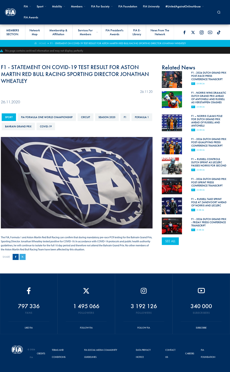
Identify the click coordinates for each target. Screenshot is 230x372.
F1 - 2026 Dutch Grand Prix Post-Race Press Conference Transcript (208, 76)
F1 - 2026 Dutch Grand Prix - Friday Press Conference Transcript (208, 222)
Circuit (85, 117)
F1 (125, 117)
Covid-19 (46, 126)
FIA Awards (31, 17)
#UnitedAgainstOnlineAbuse (183, 6)
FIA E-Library (137, 32)
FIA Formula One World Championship (47, 117)
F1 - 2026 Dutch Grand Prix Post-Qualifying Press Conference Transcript (208, 142)
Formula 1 (142, 117)
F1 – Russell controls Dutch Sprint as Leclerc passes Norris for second (208, 162)
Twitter (192, 32)
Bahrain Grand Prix (18, 126)
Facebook (184, 32)
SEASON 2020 (106, 117)
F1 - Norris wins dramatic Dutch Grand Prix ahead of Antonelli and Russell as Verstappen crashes (208, 97)
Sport (9, 117)
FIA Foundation (127, 6)
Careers (189, 353)
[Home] (10, 12)
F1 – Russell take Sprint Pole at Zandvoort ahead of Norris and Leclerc (208, 202)
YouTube (210, 32)
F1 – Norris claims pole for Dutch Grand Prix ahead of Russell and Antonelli (206, 121)
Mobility (57, 6)
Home (42, 43)
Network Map (34, 32)
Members (76, 6)
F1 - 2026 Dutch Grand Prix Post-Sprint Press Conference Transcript (208, 182)
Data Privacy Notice (143, 353)
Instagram (201, 32)
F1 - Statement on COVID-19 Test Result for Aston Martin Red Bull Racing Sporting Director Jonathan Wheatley (118, 43)
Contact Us (170, 353)
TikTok (218, 32)
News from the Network (160, 32)
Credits (41, 353)
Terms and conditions (58, 353)
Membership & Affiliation (58, 32)
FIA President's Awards (114, 32)
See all (170, 241)
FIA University (151, 6)
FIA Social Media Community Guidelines (100, 353)
